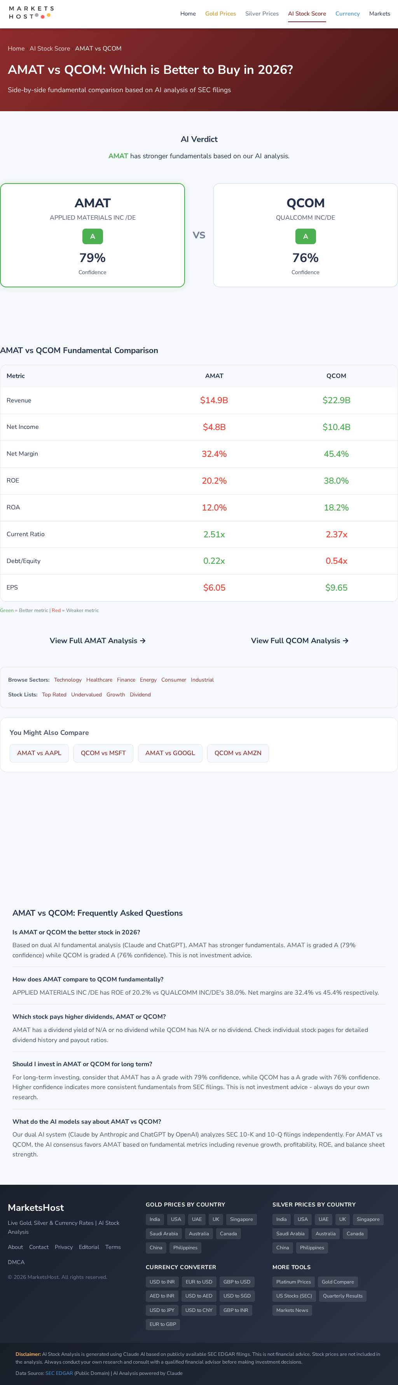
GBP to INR (235, 1310)
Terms (113, 1247)
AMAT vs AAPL (39, 753)
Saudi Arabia (164, 1233)
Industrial (202, 680)
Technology (68, 680)
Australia (199, 1233)
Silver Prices (262, 13)
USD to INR (162, 1281)
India (155, 1219)
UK (216, 1219)
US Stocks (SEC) (294, 1295)
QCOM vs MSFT (103, 753)
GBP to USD (237, 1281)
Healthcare (99, 680)
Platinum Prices (293, 1281)
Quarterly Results (343, 1295)
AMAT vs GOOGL (170, 753)
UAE (197, 1219)
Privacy (64, 1247)
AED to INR (162, 1295)
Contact (39, 1247)
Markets (379, 13)
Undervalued (86, 694)
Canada (228, 1233)
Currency (347, 13)
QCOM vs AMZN (238, 753)
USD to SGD (237, 1295)
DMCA (16, 1262)
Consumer (173, 680)
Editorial (89, 1247)
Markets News (292, 1310)
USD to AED (199, 1295)
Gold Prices (220, 13)
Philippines (185, 1247)
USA (176, 1219)
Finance (126, 680)
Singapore (241, 1219)
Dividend (140, 694)
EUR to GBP (163, 1324)
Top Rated (54, 694)
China (156, 1247)
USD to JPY (162, 1310)
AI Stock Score (307, 13)
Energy (148, 680)
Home (188, 13)
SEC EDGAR (59, 1373)
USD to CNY (199, 1310)
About (15, 1247)
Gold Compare (338, 1281)
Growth (115, 694)
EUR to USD (199, 1281)
